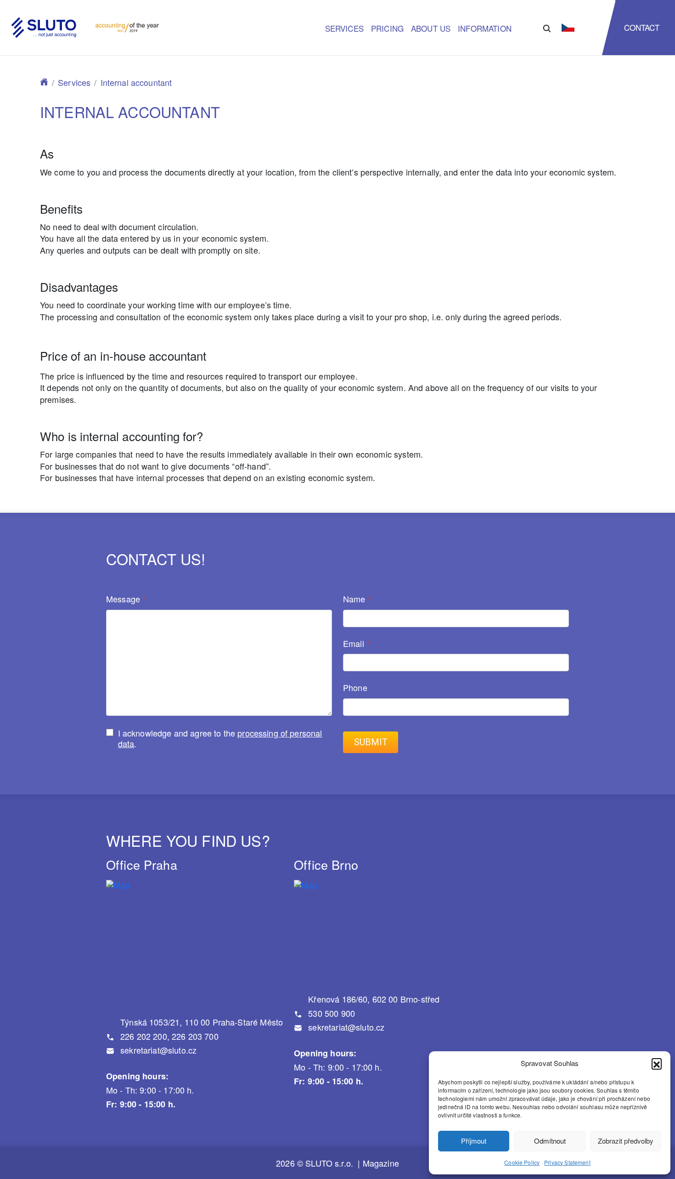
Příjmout (473, 1140)
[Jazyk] (568, 27)
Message (126, 599)
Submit (371, 742)
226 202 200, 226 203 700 (168, 1036)
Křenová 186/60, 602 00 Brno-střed (372, 999)
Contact (642, 27)
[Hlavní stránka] (44, 82)
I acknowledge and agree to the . (220, 738)
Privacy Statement (567, 1162)
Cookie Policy (522, 1162)
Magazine (381, 1163)
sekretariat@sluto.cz (157, 1050)
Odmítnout (550, 1140)
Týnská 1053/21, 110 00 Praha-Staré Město (200, 1022)
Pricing (387, 28)
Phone (355, 687)
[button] (656, 1063)
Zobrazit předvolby (625, 1140)
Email (356, 644)
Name (357, 599)
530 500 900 (330, 1013)
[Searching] (547, 27)
